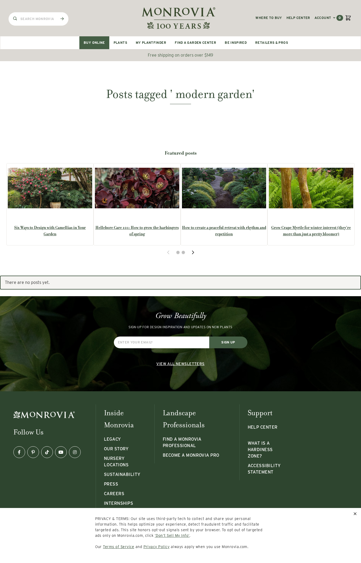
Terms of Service (118, 547)
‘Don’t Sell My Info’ (172, 535)
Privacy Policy (156, 547)
